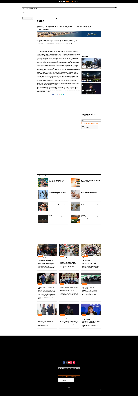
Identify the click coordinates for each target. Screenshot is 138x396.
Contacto (68, 355)
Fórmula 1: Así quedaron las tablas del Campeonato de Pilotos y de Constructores (90, 287)
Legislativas (84, 255)
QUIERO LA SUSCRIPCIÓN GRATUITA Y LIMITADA (91, 123)
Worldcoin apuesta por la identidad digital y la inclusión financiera (90, 205)
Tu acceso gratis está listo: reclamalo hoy (89, 114)
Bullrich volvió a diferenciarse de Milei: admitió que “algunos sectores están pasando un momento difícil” (90, 318)
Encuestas (40, 255)
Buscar (45, 355)
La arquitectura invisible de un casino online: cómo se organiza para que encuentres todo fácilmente (57, 181)
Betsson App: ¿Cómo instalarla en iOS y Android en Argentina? (90, 217)
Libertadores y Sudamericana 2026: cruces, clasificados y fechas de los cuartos (88, 79)
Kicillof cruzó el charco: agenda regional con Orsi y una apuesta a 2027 (47, 317)
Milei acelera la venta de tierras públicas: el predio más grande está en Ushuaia (69, 317)
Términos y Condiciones (78, 355)
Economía (62, 255)
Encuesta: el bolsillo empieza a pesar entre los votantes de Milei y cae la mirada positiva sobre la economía (46, 259)
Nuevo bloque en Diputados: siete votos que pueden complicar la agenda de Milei (69, 286)
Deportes (84, 283)
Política (40, 283)
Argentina (62, 314)
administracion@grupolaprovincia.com (69, 389)
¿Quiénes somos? (60, 355)
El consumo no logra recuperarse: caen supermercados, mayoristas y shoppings (69, 258)
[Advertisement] (59, 46)
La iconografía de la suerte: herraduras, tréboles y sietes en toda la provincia (57, 193)
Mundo (93, 355)
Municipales (52, 355)
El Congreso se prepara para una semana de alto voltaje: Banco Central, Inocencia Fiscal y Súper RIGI (91, 259)
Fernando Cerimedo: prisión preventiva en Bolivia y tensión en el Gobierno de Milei (46, 287)
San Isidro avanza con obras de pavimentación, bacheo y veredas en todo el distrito (88, 66)
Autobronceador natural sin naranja (89, 192)
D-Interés (50, 178)
